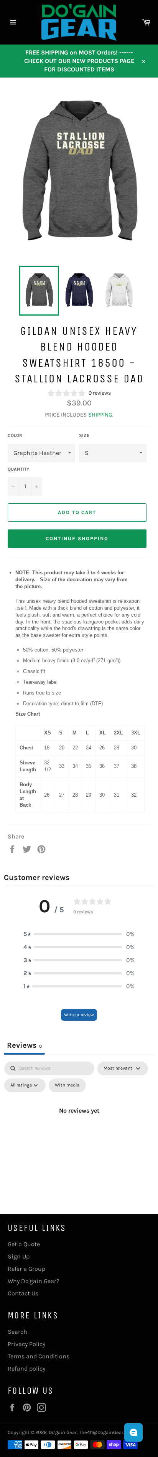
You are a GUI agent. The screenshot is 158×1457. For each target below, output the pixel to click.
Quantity (18, 469)
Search (17, 1331)
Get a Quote (24, 1244)
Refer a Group (26, 1268)
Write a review (79, 1014)
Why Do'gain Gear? (33, 1281)
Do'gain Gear (63, 1432)
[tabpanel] (79, 1128)
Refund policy (26, 1368)
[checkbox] (67, 1085)
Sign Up (19, 1256)
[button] (79, 934)
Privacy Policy (26, 1344)
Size (84, 435)
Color (15, 435)
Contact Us (23, 1293)
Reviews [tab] (24, 1045)
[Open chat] (133, 1432)
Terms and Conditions (38, 1356)
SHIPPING (100, 414)
